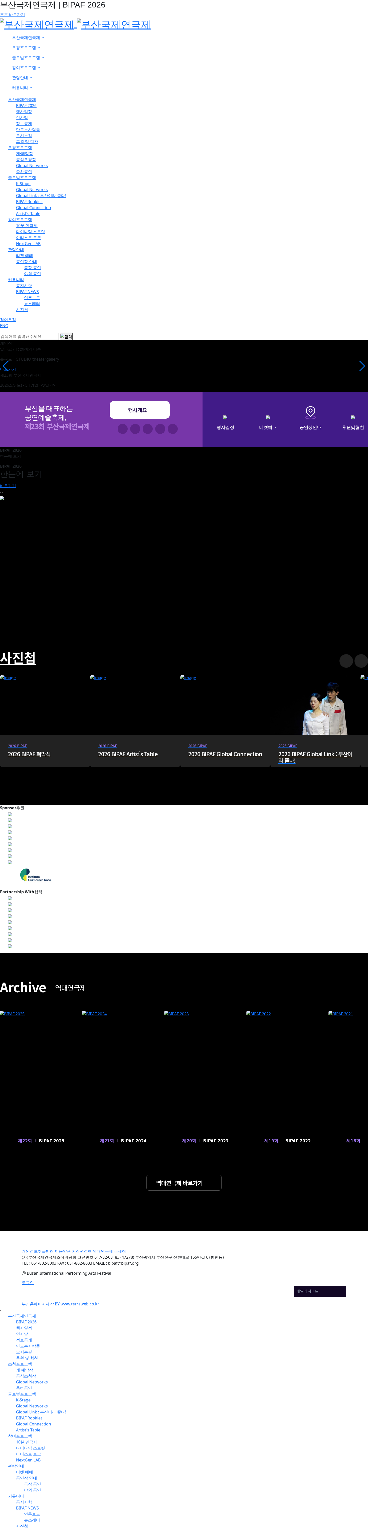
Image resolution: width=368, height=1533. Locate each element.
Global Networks (32, 165)
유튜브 (148, 429)
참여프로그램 (20, 219)
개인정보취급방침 (38, 1251)
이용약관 (63, 1251)
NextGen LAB (28, 243)
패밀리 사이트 (307, 1291)
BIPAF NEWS (27, 291)
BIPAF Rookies (29, 201)
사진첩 (22, 309)
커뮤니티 (16, 279)
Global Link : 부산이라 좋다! (41, 195)
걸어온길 (8, 319)
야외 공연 (32, 273)
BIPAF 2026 (26, 105)
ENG (4, 325)
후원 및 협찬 (27, 141)
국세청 (120, 1251)
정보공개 (24, 123)
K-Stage (23, 183)
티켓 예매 (24, 255)
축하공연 (24, 171)
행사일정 (24, 111)
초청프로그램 (20, 147)
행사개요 (137, 409)
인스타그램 (135, 429)
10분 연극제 (27, 225)
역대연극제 (103, 1251)
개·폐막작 (24, 153)
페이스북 (123, 429)
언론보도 (32, 297)
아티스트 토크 (28, 237)
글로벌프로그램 (22, 177)
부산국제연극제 (22, 99)
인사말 (22, 117)
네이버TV (160, 429)
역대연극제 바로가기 (179, 1183)
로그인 (28, 1282)
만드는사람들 (28, 129)
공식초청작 (26, 159)
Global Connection (33, 207)
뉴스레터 (32, 303)
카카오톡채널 (173, 429)
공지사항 (24, 285)
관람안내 (16, 249)
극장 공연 (32, 267)
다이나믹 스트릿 (30, 231)
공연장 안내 (26, 261)
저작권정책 (82, 1251)
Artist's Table (28, 213)
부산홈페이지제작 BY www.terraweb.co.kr (60, 1304)
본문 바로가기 (12, 14)
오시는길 (24, 135)
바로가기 (8, 485)
